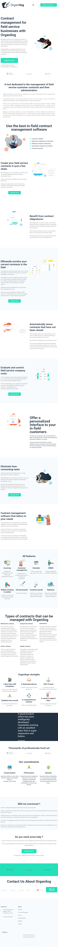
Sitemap (20, 909)
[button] (33, 5)
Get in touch (52, 889)
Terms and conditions (23, 912)
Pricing (19, 915)
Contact (20, 924)
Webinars (20, 921)
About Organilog (21, 918)
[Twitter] (29, 936)
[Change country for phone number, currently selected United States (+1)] (38, 890)
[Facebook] (25, 936)
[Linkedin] (33, 936)
